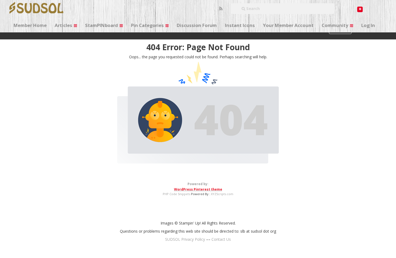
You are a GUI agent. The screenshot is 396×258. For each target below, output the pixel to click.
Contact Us (221, 239)
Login (380, 8)
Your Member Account (288, 25)
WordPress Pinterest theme (198, 189)
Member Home (30, 25)
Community (335, 25)
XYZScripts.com (222, 194)
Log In (368, 25)
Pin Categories (148, 25)
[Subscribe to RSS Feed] (220, 8)
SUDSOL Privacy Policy (185, 239)
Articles (64, 25)
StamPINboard (102, 25)
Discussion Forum (197, 25)
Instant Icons (240, 25)
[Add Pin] (350, 5)
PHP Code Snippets (176, 194)
